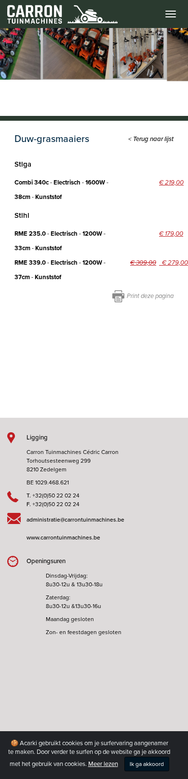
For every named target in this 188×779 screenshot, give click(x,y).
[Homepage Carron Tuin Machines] (59, 9)
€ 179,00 (171, 234)
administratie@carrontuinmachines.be (75, 519)
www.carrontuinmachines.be (63, 537)
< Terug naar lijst (151, 139)
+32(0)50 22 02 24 (56, 495)
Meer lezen (103, 764)
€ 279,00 (173, 263)
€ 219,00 (171, 182)
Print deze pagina (150, 296)
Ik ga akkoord (147, 764)
